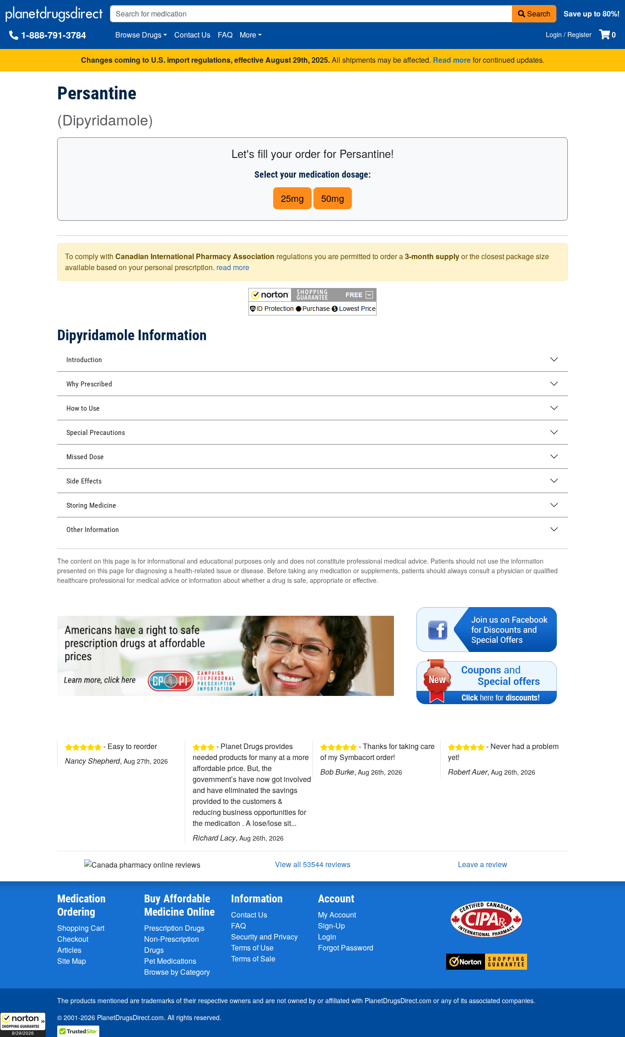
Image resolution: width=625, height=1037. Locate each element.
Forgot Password (345, 947)
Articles (69, 950)
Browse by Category (177, 971)
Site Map (71, 961)
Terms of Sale (253, 958)
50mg (332, 198)
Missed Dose (85, 456)
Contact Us (192, 34)
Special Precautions (95, 432)
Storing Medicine (91, 505)
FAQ (225, 34)
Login (327, 936)
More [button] (248, 34)
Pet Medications (170, 961)
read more (232, 267)
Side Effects (84, 481)
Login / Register (569, 34)
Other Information (92, 529)
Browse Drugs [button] (138, 34)
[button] (23, 1024)
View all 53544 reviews (312, 864)
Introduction (84, 359)
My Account (337, 914)
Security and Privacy (264, 936)
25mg (292, 198)
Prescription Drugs (174, 928)
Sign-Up (331, 925)
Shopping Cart (80, 928)
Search (537, 13)
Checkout (72, 939)
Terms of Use (252, 947)
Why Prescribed (89, 384)
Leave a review (482, 864)
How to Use (83, 408)
